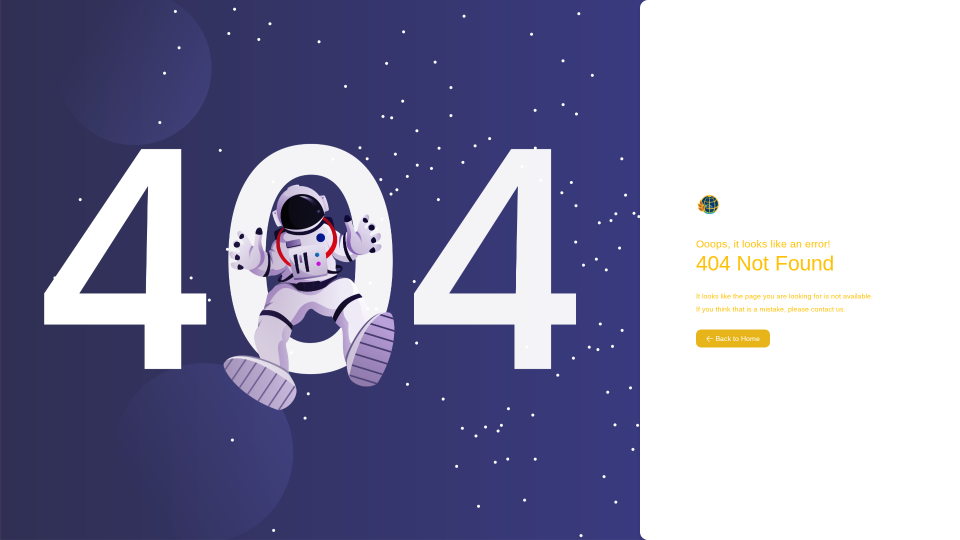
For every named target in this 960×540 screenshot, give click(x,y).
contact (822, 309)
